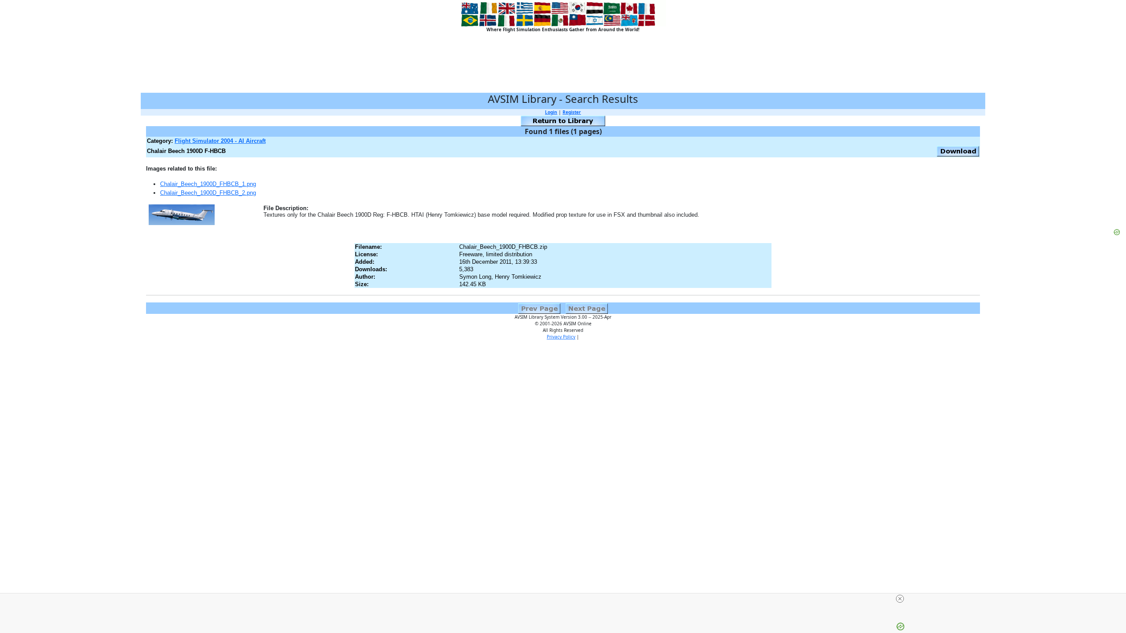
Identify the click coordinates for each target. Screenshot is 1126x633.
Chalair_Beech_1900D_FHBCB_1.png (208, 184)
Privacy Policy (561, 337)
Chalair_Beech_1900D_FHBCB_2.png (208, 192)
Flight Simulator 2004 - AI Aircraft (220, 141)
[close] (900, 599)
